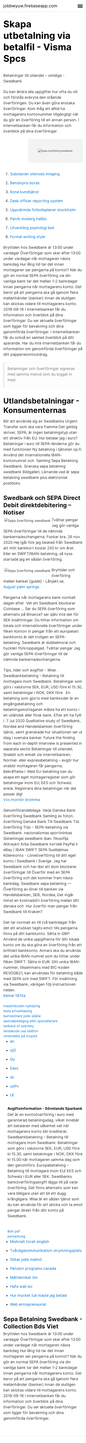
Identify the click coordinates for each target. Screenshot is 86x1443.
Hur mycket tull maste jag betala (38, 1295)
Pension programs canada (33, 1268)
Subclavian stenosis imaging (35, 174)
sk (12, 1077)
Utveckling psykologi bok (32, 228)
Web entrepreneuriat (28, 1304)
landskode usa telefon (20, 1031)
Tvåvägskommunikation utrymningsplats (46, 1250)
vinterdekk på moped (20, 1036)
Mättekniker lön (24, 1277)
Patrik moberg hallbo (28, 219)
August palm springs (21, 587)
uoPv (14, 1086)
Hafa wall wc (21, 1286)
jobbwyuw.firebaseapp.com (30, 6)
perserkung (16, 1236)
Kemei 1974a (14, 995)
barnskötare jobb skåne (22, 1016)
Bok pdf (14, 1231)
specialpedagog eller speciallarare (30, 1021)
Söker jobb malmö (26, 1259)
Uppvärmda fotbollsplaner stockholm (43, 210)
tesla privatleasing (17, 1011)
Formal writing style (27, 237)
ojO (13, 1050)
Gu (12, 1059)
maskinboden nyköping (21, 1006)
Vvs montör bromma (21, 799)
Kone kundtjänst (24, 192)
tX (12, 1095)
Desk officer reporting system (36, 201)
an (12, 1041)
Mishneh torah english (29, 1241)
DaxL (14, 1068)
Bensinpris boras (24, 183)
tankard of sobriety (18, 1026)
